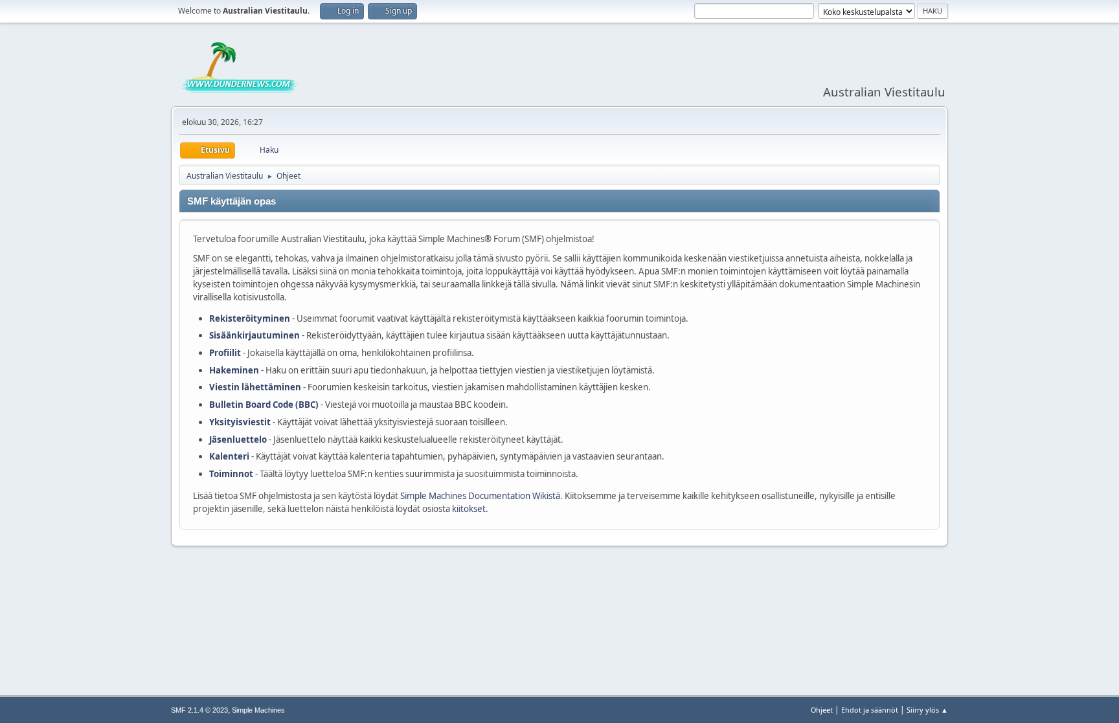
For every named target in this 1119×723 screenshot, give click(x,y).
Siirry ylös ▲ (927, 710)
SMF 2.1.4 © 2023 (199, 710)
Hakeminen (234, 370)
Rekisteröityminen (249, 318)
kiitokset (469, 509)
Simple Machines (258, 710)
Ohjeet (822, 710)
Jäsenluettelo (238, 439)
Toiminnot (231, 474)
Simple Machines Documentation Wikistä (480, 496)
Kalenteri (229, 456)
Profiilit (225, 353)
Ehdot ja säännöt (869, 710)
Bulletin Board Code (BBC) (265, 404)
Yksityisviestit (240, 422)
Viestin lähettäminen (255, 387)
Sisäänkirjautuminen (254, 335)
